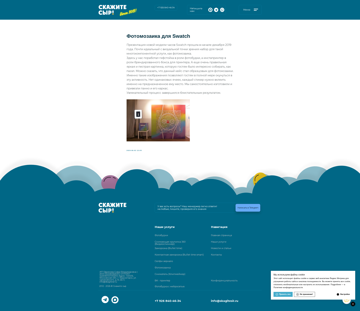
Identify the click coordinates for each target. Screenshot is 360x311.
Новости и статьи (221, 248)
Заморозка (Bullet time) (168, 248)
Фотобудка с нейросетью (170, 286)
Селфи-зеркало (164, 261)
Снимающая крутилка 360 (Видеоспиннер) (170, 242)
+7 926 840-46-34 (168, 301)
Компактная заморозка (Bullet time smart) (179, 254)
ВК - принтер (162, 280)
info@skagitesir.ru (224, 301)
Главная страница (221, 235)
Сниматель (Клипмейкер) (170, 274)
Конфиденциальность (224, 280)
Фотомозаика (163, 267)
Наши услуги (218, 241)
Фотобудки (161, 235)
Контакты (216, 254)
